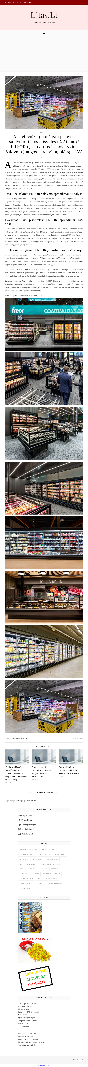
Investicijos (45, 854)
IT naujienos (60, 854)
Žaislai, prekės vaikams (27, 1003)
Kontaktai (27, 2)
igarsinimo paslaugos (26, 1017)
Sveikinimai (22, 1015)
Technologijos (26, 878)
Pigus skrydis (23, 1009)
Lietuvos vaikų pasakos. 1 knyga (31, 1042)
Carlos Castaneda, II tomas (28, 1039)
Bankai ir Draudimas (29, 850)
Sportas (54, 869)
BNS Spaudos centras (20, 738)
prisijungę (11, 801)
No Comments (78, 738)
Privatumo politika (44, 1065)
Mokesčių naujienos (29, 864)
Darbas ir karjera (28, 854)
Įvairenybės (25, 888)
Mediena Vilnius (24, 1006)
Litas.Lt (44, 15)
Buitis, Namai (48, 850)
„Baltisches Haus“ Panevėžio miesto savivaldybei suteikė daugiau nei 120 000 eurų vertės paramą (16, 773)
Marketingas (52, 859)
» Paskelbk (17, 2)
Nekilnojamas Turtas (51, 864)
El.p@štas (8, 2)
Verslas (44, 133)
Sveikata (35, 873)
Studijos (23, 873)
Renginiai (42, 869)
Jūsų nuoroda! (26, 1026)
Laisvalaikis (37, 859)
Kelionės (24, 859)
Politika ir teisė (27, 869)
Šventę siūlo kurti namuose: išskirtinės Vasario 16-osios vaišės (69, 770)
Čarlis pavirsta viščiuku (27, 1045)
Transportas (25, 883)
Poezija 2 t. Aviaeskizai (27, 1033)
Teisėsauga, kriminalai (47, 878)
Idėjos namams (24, 1023)
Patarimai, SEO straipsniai (28, 1012)
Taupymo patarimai (51, 873)
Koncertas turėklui (25, 1036)
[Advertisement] (44, 54)
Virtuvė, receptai (54, 883)
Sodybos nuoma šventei (27, 1020)
